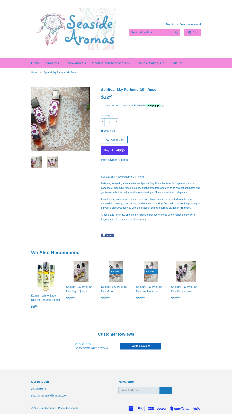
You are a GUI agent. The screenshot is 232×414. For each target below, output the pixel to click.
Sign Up (165, 390)
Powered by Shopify (68, 408)
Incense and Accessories (111, 63)
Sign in (170, 24)
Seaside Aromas (47, 408)
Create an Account (190, 24)
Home (35, 63)
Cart (195, 32)
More (178, 63)
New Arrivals (77, 63)
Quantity (105, 115)
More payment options (114, 159)
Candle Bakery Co (151, 63)
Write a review (141, 346)
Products (53, 63)
